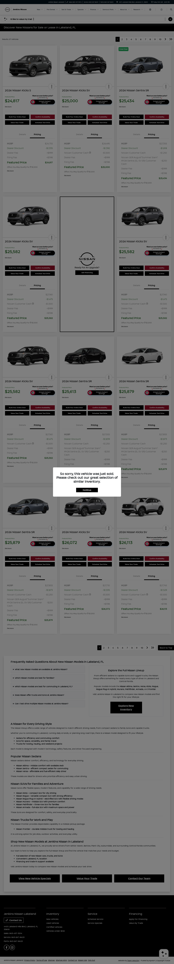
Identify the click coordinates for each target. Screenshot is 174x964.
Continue (87, 490)
